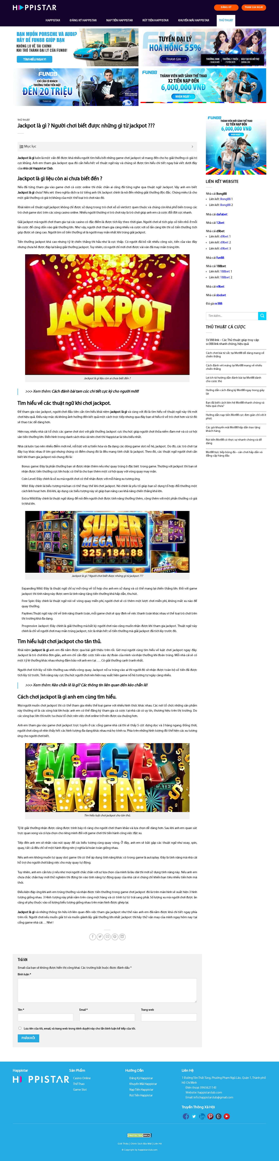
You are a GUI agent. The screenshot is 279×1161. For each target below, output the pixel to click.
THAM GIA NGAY (254, 7)
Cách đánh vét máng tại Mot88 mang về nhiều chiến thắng (234, 367)
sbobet (221, 295)
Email (83, 1009)
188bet (225, 271)
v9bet (220, 286)
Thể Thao (79, 1084)
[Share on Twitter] (100, 937)
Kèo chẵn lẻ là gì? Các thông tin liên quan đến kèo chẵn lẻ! (99, 685)
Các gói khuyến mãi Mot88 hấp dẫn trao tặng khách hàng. (233, 429)
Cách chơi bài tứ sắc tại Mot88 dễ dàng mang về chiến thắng (235, 355)
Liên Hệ (158, 1144)
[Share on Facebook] (92, 937)
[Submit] (262, 316)
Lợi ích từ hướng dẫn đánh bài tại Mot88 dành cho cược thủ (233, 379)
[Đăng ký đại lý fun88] (75, 47)
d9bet (224, 236)
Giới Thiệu (123, 1144)
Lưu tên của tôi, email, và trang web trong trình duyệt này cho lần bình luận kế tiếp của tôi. (80, 1028)
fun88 (220, 258)
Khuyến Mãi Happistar (193, 20)
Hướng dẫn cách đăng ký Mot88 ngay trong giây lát (235, 392)
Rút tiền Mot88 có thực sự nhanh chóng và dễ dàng (234, 441)
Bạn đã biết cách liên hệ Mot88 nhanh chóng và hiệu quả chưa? (235, 404)
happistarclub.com (147, 1150)
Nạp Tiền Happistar (119, 20)
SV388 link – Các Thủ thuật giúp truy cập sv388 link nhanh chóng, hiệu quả (232, 342)
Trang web (147, 1009)
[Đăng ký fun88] (236, 144)
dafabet (222, 214)
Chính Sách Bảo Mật (141, 1144)
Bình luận (24, 974)
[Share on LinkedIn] (122, 937)
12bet (220, 223)
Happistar (53, 20)
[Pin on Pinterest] (115, 937)
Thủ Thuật (226, 20)
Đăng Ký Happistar (83, 20)
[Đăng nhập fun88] (203, 87)
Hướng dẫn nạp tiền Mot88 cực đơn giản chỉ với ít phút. (236, 417)
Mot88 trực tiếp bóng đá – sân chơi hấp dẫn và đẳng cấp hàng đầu (234, 454)
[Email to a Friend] (107, 937)
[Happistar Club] (34, 7)
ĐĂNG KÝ (226, 7)
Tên (21, 1009)
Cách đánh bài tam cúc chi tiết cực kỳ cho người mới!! (95, 392)
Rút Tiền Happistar (156, 20)
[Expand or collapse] (192, 147)
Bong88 (225, 199)
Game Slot (80, 1089)
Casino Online (82, 1078)
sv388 (218, 303)
